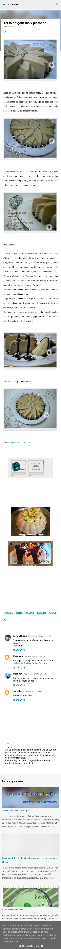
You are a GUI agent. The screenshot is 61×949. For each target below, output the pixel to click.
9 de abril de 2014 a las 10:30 (35, 691)
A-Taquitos (14, 4)
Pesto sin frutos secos (12, 910)
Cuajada (9, 613)
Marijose (18, 673)
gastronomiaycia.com (20, 442)
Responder (19, 650)
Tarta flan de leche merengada (16, 810)
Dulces (19, 613)
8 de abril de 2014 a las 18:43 (35, 656)
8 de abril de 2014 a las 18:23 (39, 636)
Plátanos (41, 613)
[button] (5, 32)
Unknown (18, 656)
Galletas (30, 613)
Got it (39, 946)
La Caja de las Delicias (35, 663)
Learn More (26, 946)
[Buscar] (57, 4)
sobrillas (17, 691)
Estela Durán (20, 636)
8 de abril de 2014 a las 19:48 (35, 674)
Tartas (52, 613)
